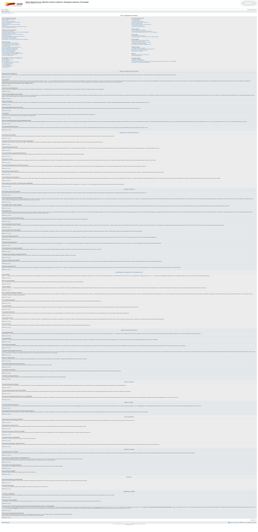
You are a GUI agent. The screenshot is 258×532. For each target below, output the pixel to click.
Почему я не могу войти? (6, 23)
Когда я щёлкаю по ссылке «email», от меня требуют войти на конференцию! (15, 39)
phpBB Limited (37, 495)
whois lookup (74, 507)
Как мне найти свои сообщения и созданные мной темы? (141, 44)
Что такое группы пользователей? (137, 21)
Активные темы (10, 13)
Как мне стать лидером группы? (137, 23)
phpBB (154, 160)
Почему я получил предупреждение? (8, 51)
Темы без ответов (4, 13)
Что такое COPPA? (5, 20)
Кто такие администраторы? (136, 19)
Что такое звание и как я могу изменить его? (9, 38)
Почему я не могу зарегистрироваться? (9, 21)
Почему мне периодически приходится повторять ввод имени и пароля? (14, 26)
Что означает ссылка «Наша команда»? (138, 26)
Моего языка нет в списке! (6, 35)
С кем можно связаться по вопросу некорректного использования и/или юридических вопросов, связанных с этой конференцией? (154, 61)
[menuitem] (7, 10)
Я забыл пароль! (5, 25)
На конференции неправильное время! (8, 33)
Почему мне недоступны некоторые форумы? (10, 49)
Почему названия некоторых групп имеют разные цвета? (141, 24)
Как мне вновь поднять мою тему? (8, 55)
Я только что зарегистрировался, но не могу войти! (11, 22)
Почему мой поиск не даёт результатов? (138, 41)
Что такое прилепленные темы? (7, 65)
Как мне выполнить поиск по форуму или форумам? (141, 40)
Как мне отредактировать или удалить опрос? (10, 48)
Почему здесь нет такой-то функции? (138, 60)
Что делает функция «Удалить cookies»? (9, 27)
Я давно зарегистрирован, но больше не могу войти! (11, 24)
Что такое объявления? (6, 64)
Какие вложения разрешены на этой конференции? (140, 54)
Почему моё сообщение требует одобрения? (9, 54)
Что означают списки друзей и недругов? (139, 35)
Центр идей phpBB (65, 501)
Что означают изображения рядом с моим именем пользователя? (13, 36)
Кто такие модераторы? (136, 20)
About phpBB (111, 495)
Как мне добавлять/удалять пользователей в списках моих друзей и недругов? (145, 36)
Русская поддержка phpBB (129, 524)
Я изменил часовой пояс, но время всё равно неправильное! (12, 34)
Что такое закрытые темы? (6, 66)
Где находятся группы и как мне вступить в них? (140, 22)
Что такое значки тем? (6, 67)
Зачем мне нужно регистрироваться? (8, 19)
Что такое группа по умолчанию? (137, 25)
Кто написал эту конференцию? (137, 59)
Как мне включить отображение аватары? (9, 37)
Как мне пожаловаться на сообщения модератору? (11, 52)
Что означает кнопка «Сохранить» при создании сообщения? (12, 53)
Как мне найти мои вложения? (137, 55)
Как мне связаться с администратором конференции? (141, 62)
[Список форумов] (14, 4)
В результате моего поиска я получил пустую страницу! (141, 42)
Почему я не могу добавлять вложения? (9, 50)
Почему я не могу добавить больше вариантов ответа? (11, 47)
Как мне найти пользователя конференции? (139, 43)
